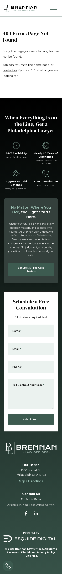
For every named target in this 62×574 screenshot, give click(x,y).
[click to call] (8, 566)
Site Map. (32, 555)
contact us (10, 70)
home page (41, 65)
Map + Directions (31, 481)
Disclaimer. (28, 552)
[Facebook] (26, 513)
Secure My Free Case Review (31, 269)
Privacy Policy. (46, 552)
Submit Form (31, 419)
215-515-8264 (32, 499)
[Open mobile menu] (53, 8)
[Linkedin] (36, 513)
